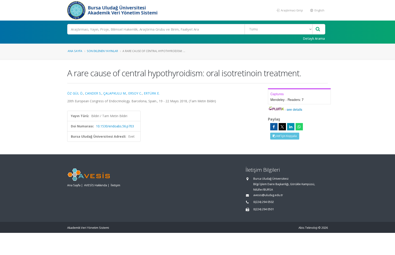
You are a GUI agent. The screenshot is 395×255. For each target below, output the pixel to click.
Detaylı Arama (314, 38)
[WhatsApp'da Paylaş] (299, 126)
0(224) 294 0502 (263, 202)
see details (294, 109)
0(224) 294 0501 (263, 209)
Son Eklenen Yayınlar (102, 51)
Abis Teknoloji (308, 228)
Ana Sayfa (75, 51)
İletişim (115, 185)
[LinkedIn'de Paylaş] (290, 126)
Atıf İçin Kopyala (286, 136)
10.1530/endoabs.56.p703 (115, 126)
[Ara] (318, 29)
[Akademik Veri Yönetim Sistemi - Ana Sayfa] (77, 10)
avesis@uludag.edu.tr (268, 195)
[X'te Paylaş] (282, 126)
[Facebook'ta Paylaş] (274, 126)
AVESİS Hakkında (95, 185)
